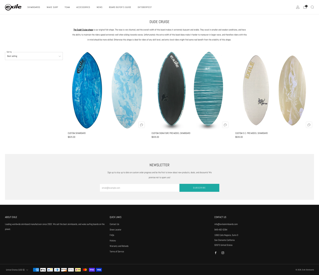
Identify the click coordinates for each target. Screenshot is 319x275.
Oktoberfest (145, 7)
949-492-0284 (220, 229)
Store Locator (115, 229)
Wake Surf (52, 7)
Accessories (83, 7)
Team (67, 7)
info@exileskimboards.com (226, 224)
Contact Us (114, 224)
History (113, 240)
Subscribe (199, 187)
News (100, 7)
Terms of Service (117, 251)
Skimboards (33, 7)
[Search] (312, 7)
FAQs (112, 235)
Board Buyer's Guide (120, 7)
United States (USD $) (15, 270)
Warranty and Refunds (119, 245)
